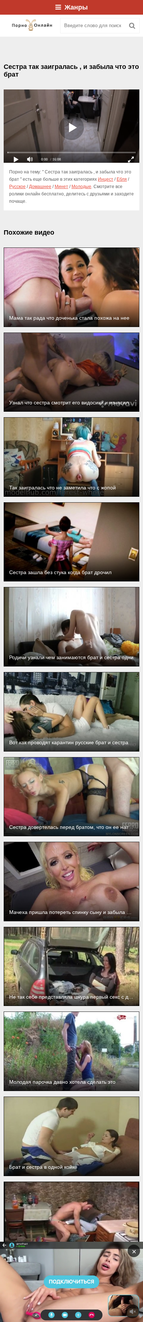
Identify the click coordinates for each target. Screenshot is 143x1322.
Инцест (105, 179)
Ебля (122, 179)
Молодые (81, 186)
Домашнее (40, 186)
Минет (61, 186)
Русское (17, 186)
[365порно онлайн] (29, 25)
